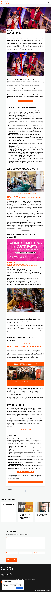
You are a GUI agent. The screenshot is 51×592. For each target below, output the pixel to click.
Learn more (16, 478)
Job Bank (19, 438)
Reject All (13, 587)
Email (21, 552)
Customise (6, 587)
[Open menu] (48, 2)
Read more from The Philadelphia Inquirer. (27, 124)
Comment (8, 537)
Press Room (24, 579)
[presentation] (25, 507)
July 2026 (9, 490)
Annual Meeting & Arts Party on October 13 (23, 48)
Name (7, 552)
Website (35, 552)
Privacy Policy (31, 579)
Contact (18, 579)
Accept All (19, 587)
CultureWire (10, 30)
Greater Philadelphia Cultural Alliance (15, 35)
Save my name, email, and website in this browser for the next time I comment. (22, 556)
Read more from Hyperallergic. (28, 156)
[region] (13, 585)
